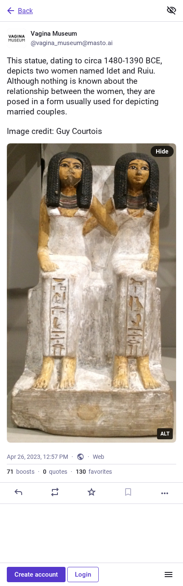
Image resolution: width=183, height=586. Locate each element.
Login (83, 574)
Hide (162, 151)
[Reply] (18, 492)
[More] (165, 493)
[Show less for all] (171, 10)
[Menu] (168, 574)
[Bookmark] (128, 492)
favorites (94, 471)
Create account (36, 574)
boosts (20, 471)
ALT (164, 434)
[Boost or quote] (55, 492)
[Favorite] (91, 492)
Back (25, 11)
